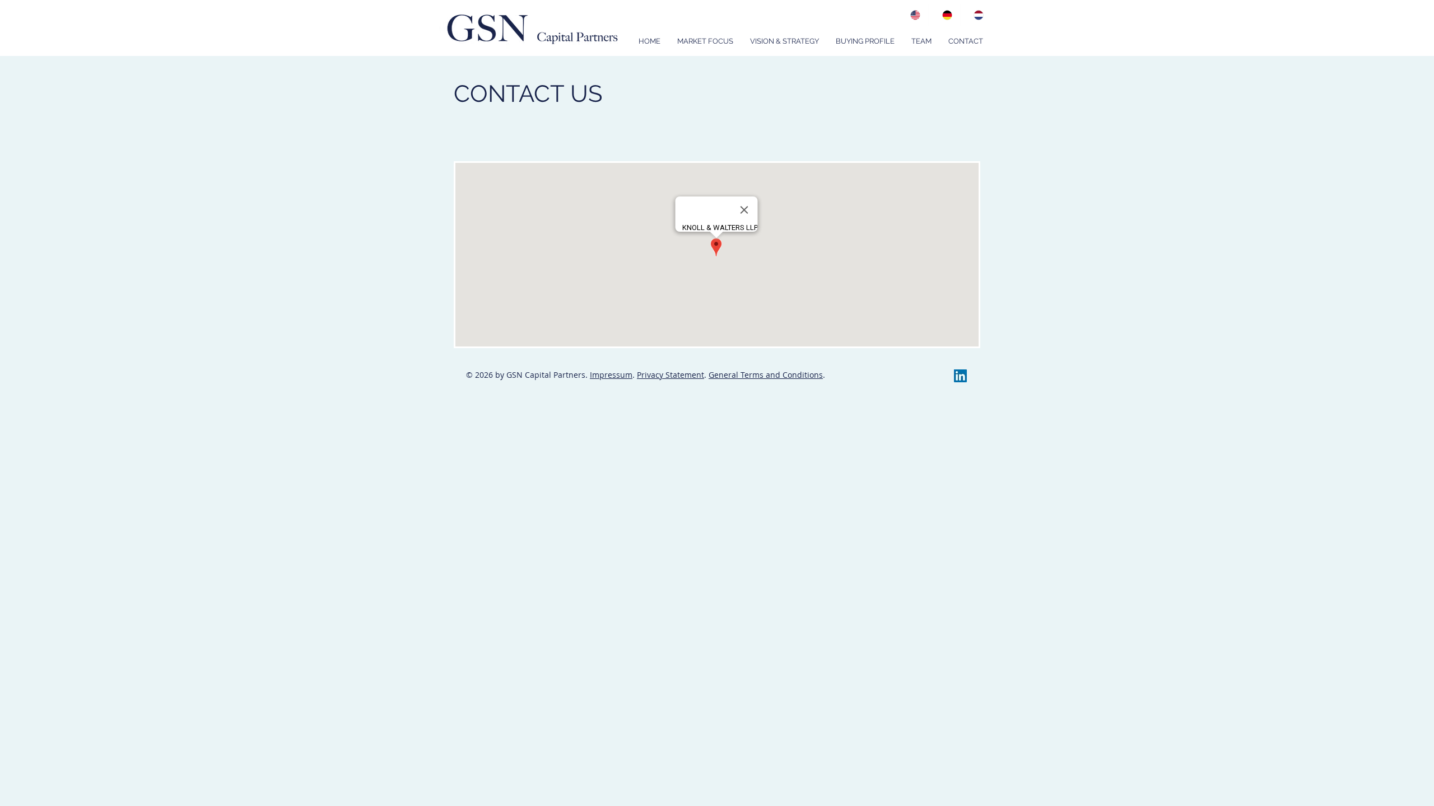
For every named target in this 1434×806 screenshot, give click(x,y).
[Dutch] (975, 15)
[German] (944, 15)
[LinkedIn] (960, 375)
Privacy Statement (670, 374)
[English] (912, 15)
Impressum (611, 374)
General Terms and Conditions (766, 374)
